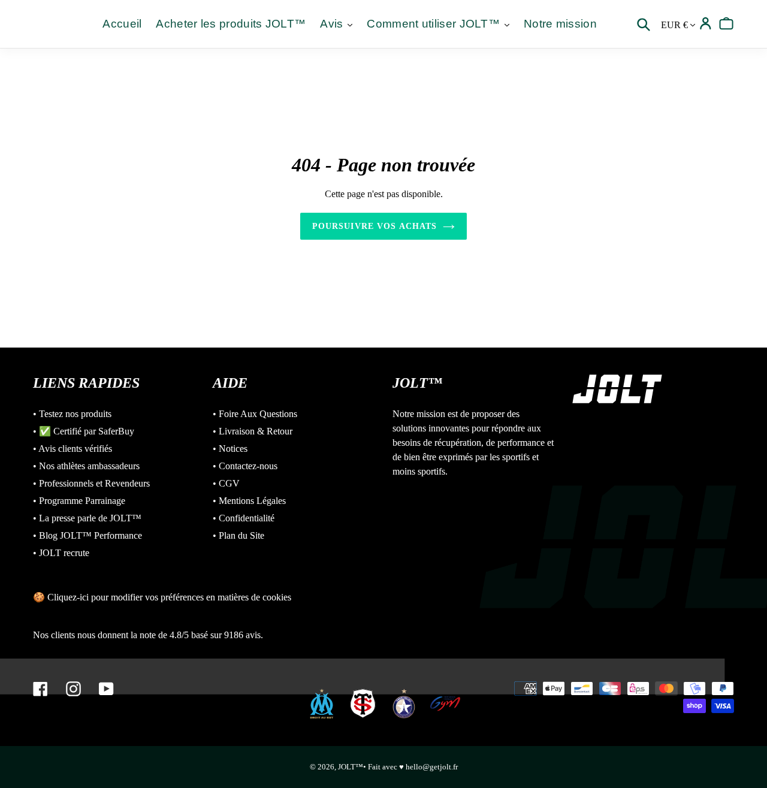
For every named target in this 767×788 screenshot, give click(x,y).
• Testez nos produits (72, 414)
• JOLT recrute (61, 553)
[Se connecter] (705, 23)
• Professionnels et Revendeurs (91, 483)
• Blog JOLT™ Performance (87, 535)
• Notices (230, 448)
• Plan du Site (238, 535)
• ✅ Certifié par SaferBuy (83, 431)
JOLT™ (350, 766)
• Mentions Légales (249, 501)
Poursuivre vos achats (374, 226)
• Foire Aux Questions (255, 414)
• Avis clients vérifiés (72, 448)
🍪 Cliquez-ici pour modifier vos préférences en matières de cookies (162, 597)
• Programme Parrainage (79, 501)
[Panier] (726, 23)
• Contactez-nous (245, 466)
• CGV (226, 483)
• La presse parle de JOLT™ (87, 518)
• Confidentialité (243, 518)
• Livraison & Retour (252, 431)
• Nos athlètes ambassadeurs (86, 466)
